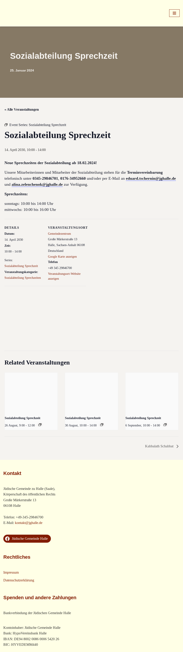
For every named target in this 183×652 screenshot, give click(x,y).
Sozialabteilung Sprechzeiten (22, 277)
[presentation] (31, 392)
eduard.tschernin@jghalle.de (151, 178)
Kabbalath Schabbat (159, 446)
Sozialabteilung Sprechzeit (21, 266)
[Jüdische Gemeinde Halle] (16, 13)
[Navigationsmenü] (174, 13)
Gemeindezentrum (59, 233)
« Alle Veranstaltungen (21, 109)
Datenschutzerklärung (18, 580)
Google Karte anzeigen (62, 256)
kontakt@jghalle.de (28, 523)
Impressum (11, 572)
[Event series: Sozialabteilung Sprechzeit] (40, 424)
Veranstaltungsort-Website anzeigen (64, 276)
